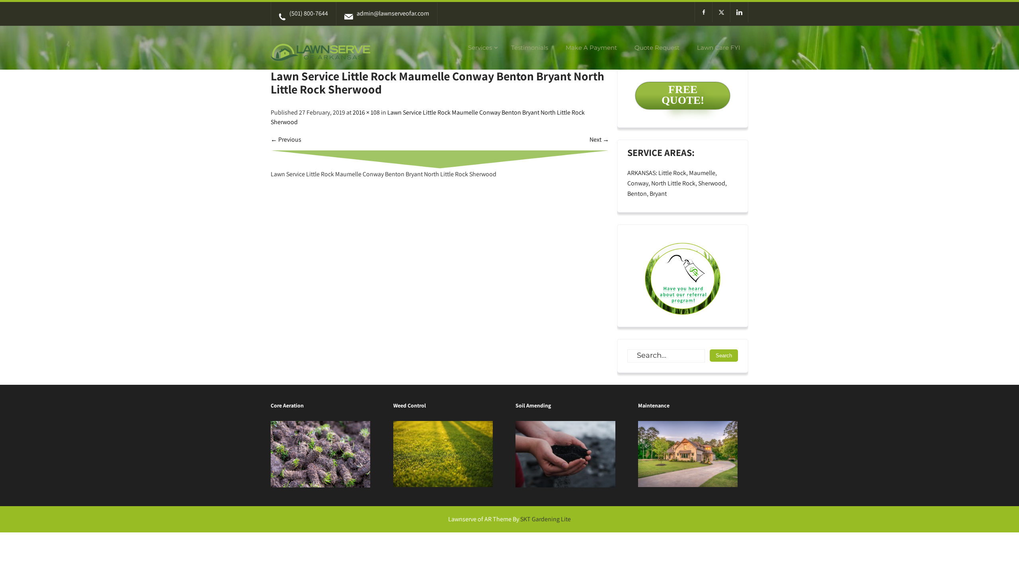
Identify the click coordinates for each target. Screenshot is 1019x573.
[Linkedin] (739, 12)
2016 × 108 (366, 112)
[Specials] (682, 276)
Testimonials (529, 47)
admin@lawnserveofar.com (393, 13)
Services (480, 47)
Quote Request (656, 47)
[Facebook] (704, 12)
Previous (286, 139)
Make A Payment (591, 47)
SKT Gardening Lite (545, 519)
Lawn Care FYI (718, 47)
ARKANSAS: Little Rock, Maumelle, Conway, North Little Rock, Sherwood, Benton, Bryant (677, 183)
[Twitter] (721, 12)
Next (599, 139)
